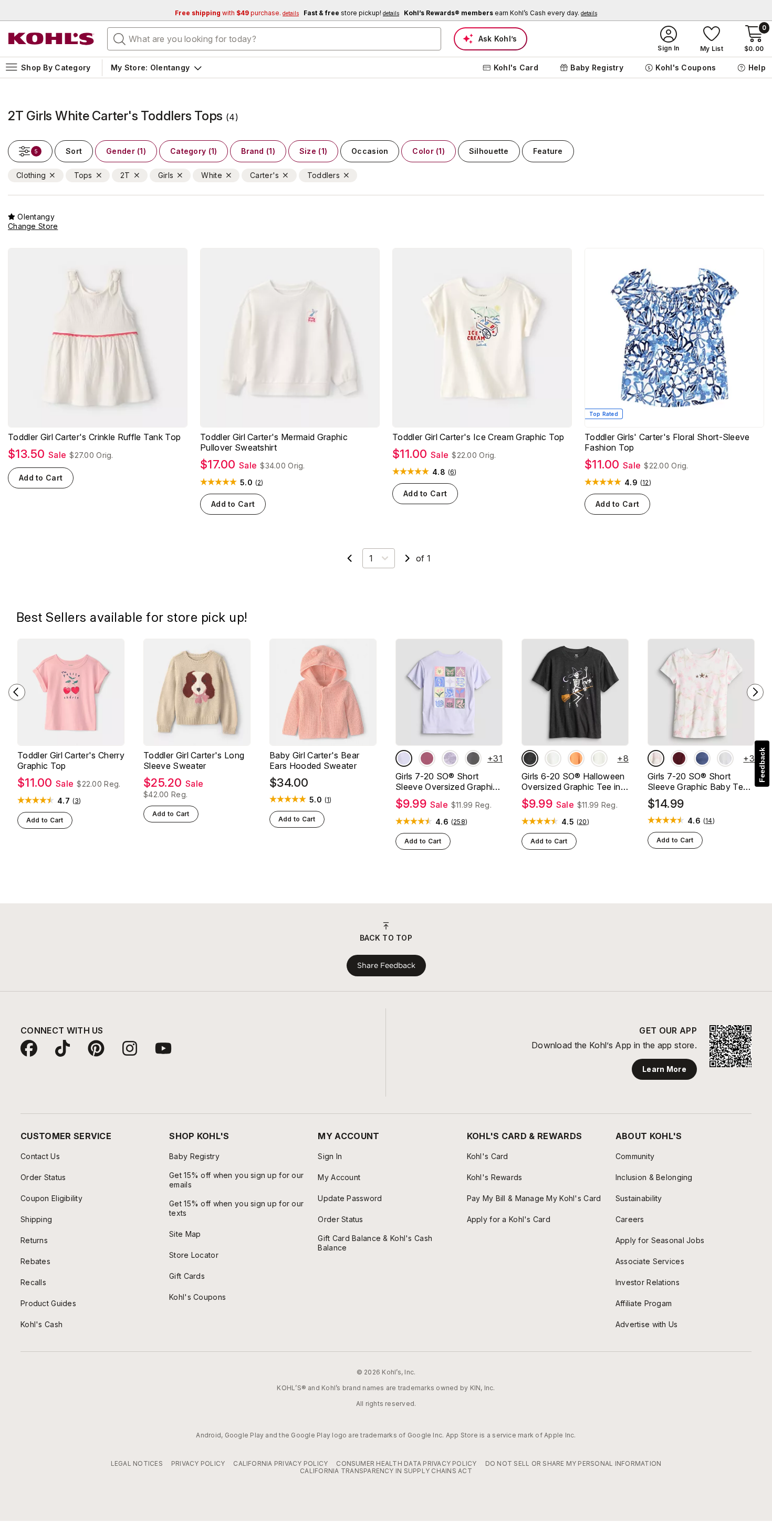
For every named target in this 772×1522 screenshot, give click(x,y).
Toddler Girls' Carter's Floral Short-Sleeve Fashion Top (667, 442)
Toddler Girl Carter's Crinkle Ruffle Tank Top (94, 437)
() (259, 482)
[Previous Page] (349, 558)
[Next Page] (407, 558)
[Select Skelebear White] (553, 758)
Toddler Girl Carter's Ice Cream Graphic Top (478, 437)
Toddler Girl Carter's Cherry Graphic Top (70, 760)
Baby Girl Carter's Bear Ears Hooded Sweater (314, 760)
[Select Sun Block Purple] (403, 758)
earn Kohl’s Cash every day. (500, 13)
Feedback (762, 765)
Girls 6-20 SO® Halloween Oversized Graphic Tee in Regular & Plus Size (573, 781)
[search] (119, 38)
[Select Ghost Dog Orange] (576, 758)
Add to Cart (40, 477)
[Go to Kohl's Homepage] (51, 39)
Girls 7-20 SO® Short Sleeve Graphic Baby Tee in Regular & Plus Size (698, 781)
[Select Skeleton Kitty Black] (529, 758)
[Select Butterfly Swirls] (427, 758)
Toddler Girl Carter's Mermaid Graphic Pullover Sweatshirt (274, 442)
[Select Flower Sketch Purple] (450, 758)
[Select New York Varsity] (702, 758)
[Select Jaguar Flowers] (473, 758)
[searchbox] (274, 38)
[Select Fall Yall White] (599, 758)
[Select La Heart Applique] (679, 758)
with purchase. (237, 13)
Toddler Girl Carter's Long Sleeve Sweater (193, 760)
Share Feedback (386, 965)
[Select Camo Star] (656, 758)
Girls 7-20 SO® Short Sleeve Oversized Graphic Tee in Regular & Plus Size (446, 781)
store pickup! (351, 13)
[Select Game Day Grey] (725, 758)
